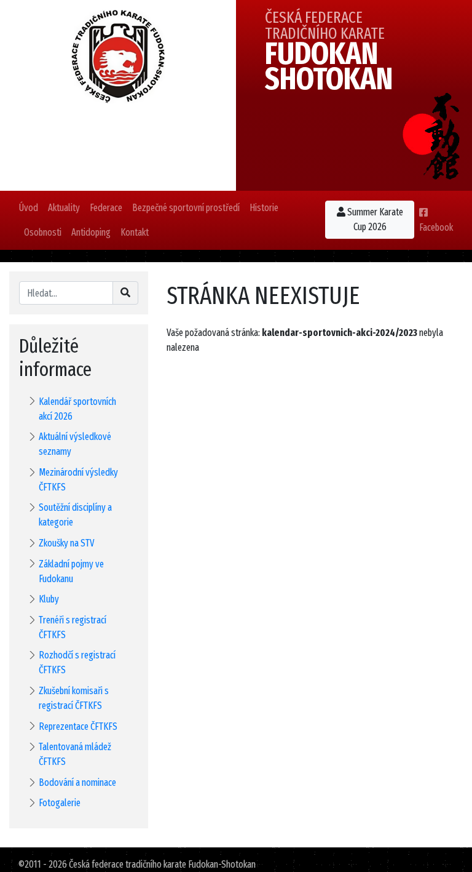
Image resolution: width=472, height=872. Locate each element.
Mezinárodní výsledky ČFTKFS (78, 479)
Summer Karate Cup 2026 (374, 219)
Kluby (49, 599)
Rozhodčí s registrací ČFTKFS (77, 662)
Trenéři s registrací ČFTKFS (72, 627)
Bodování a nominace (77, 782)
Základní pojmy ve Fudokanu (71, 571)
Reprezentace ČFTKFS (78, 726)
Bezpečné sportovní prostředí (186, 208)
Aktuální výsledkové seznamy (75, 444)
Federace (106, 208)
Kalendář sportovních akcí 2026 (77, 409)
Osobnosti (42, 232)
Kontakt (134, 232)
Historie (264, 208)
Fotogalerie (60, 803)
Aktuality (64, 208)
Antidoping (91, 232)
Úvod (28, 208)
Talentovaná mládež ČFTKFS (75, 754)
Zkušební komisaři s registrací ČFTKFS (74, 698)
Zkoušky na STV (67, 543)
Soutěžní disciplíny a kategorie (75, 515)
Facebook (436, 227)
